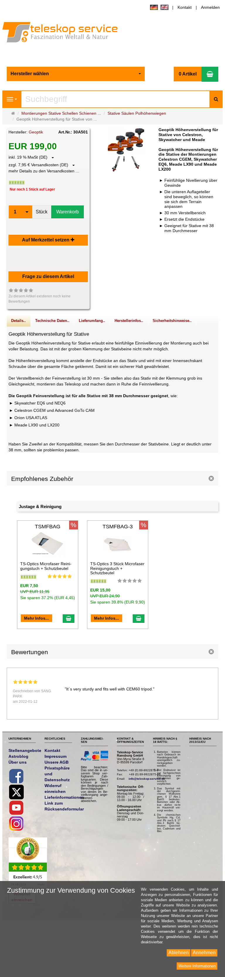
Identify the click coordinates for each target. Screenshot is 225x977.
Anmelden (210, 7)
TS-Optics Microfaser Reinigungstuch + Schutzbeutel (45, 565)
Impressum (56, 756)
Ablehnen (178, 952)
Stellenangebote (24, 750)
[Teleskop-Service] (64, 33)
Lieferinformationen (64, 797)
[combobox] (76, 73)
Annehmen (204, 952)
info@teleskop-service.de (147, 778)
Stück (41, 211)
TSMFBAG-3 (118, 526)
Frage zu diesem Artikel (48, 276)
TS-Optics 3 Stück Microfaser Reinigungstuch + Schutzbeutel (117, 568)
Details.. (18, 321)
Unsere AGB (57, 762)
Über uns (17, 762)
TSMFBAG (47, 526)
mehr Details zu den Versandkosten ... (43, 171)
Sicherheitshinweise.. (172, 321)
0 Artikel (188, 73)
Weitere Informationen (197, 966)
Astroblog (18, 756)
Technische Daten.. (52, 321)
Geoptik (36, 132)
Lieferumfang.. (92, 321)
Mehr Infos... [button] (36, 618)
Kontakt (185, 7)
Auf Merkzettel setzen (46, 239)
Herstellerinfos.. (129, 321)
